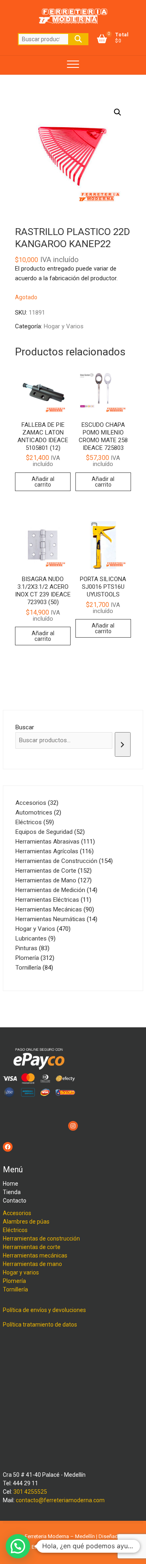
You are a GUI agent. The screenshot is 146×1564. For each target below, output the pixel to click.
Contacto (14, 1200)
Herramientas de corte (31, 1247)
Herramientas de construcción (41, 1238)
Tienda (12, 1192)
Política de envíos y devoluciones (44, 1310)
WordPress (112, 1547)
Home (10, 1183)
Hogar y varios (21, 1272)
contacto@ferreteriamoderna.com (60, 1500)
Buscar (78, 39)
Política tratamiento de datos (40, 1324)
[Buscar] (123, 744)
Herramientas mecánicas (35, 1255)
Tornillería (15, 1289)
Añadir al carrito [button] (43, 482)
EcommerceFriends (54, 1547)
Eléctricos (15, 1230)
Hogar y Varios (64, 326)
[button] (117, 112)
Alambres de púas (26, 1221)
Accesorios (17, 1213)
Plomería (14, 1281)
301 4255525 (30, 1491)
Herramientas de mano (32, 1264)
